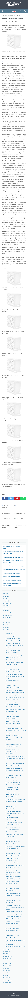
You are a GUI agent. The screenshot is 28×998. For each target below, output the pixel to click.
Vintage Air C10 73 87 (11, 733)
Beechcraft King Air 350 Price (13, 702)
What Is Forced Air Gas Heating (13, 921)
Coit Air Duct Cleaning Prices (12, 716)
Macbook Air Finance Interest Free (14, 768)
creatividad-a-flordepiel (14, 4)
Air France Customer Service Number (14, 640)
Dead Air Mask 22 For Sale (12, 704)
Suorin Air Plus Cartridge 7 (12, 843)
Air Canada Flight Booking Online (13, 792)
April (7, 601)
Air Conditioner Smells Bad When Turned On (16, 946)
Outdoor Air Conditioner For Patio (14, 726)
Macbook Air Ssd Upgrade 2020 (13, 695)
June (7, 622)
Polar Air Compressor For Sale (13, 687)
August (8, 617)
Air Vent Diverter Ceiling (11, 890)
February (8, 949)
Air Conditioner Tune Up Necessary (14, 914)
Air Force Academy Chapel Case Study (15, 763)
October (8, 612)
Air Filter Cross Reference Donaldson (14, 756)
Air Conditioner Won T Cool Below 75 (14, 773)
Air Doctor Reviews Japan (12, 787)
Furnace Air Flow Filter (11, 937)
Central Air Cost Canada (11, 664)
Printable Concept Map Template (11, 573)
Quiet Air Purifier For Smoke (12, 669)
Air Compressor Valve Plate (12, 888)
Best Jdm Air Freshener (11, 902)
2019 (6, 953)
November (8, 610)
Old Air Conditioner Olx (11, 685)
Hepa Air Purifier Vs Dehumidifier (13, 876)
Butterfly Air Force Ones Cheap (13, 895)
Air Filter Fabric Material (11, 886)
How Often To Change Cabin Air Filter (14, 645)
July (7, 596)
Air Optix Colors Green (11, 944)
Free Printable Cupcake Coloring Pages (13, 566)
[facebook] (5, 498)
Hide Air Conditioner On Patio (13, 638)
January (8, 603)
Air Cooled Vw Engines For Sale (13, 650)
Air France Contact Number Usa (13, 706)
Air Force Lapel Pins (10, 808)
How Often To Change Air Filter (13, 723)
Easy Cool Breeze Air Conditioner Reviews (15, 846)
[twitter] (11, 498)
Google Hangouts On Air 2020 (13, 784)
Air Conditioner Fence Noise (12, 829)
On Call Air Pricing (10, 836)
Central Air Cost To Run (11, 751)
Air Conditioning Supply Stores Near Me (15, 697)
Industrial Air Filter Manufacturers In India (15, 709)
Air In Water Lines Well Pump (12, 683)
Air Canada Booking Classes (12, 928)
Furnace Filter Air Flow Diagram (11, 576)
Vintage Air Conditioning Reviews (13, 925)
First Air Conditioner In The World (13, 900)
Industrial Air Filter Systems (12, 820)
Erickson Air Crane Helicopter (12, 721)
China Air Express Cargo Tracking (13, 870)
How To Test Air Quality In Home (13, 775)
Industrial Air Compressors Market (14, 878)
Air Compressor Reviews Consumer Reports (16, 730)
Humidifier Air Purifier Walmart (13, 643)
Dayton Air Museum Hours (12, 780)
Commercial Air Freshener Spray (13, 893)
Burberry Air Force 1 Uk (11, 742)
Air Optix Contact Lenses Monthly (14, 801)
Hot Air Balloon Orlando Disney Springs (15, 863)
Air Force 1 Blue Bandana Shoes (13, 765)
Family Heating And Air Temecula (13, 905)
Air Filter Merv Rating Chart (12, 680)
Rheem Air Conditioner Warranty (13, 657)
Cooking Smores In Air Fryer (12, 848)
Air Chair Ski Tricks (10, 753)
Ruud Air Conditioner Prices (12, 794)
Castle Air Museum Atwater (12, 648)
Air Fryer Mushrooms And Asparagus (14, 770)
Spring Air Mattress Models (12, 881)
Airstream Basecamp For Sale (13, 853)
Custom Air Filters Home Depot (13, 898)
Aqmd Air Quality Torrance (12, 636)
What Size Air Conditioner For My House (15, 692)
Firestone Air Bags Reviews (12, 796)
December (8, 608)
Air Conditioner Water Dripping (13, 867)
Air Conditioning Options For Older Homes (15, 799)
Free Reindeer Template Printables (12, 580)
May (7, 598)
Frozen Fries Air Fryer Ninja (12, 858)
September (8, 615)
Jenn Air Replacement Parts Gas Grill (14, 662)
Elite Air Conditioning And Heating (14, 822)
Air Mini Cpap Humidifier (11, 883)
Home (14, 993)
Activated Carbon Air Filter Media (13, 918)
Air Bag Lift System (10, 933)
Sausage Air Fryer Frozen (12, 746)
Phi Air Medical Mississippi (12, 817)
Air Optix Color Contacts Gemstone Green (15, 865)
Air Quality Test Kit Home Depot (13, 930)
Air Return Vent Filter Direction (13, 782)
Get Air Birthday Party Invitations (13, 827)
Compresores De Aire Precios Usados (14, 834)
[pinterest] (17, 498)
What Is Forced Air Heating (12, 699)
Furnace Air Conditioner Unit (12, 735)
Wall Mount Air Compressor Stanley (14, 671)
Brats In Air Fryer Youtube (12, 714)
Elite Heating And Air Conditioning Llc (14, 655)
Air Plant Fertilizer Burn (11, 711)
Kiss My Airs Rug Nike (11, 777)
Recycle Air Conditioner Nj (12, 923)
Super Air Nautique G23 (11, 831)
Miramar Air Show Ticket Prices (13, 824)
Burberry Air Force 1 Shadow (12, 789)
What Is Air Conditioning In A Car (13, 667)
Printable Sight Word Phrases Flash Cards (14, 569)
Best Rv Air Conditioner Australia (13, 916)
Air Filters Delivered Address (12, 652)
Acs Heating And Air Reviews (12, 659)
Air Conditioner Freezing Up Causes (14, 674)
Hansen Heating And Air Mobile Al (14, 728)
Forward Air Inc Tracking (11, 761)
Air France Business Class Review (14, 855)
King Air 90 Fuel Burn (11, 806)
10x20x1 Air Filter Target (11, 839)
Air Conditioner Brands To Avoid (13, 851)
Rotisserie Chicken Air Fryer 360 (13, 744)
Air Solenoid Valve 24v (11, 860)
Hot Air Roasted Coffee (11, 804)
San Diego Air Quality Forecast (13, 841)
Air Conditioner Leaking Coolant (13, 811)
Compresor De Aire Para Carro (13, 749)
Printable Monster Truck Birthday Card (13, 557)
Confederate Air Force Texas (12, 935)
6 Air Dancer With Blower (11, 718)
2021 (5, 593)
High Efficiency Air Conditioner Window (15, 690)
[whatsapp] (23, 498)
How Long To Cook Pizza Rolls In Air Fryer (15, 758)
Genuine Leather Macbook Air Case (14, 911)
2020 (6, 605)
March (7, 629)
